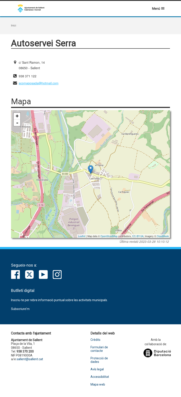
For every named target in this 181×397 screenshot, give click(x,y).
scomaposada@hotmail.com (38, 83)
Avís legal (97, 369)
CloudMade (163, 236)
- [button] (17, 123)
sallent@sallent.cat (30, 359)
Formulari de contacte (99, 349)
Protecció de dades (99, 360)
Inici (13, 25)
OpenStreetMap (108, 236)
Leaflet (81, 236)
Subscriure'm (20, 309)
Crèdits (95, 339)
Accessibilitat (99, 376)
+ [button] (17, 116)
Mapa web (97, 384)
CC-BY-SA (137, 236)
